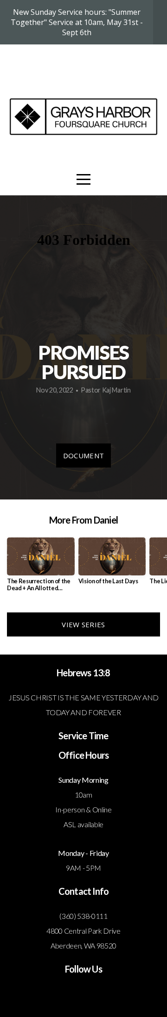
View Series (83, 624)
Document (83, 455)
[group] (41, 568)
